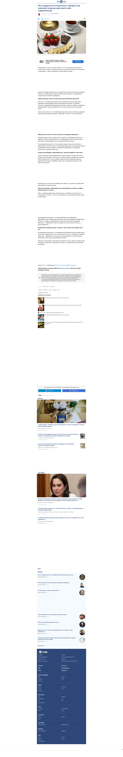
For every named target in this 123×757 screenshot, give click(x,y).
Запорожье (40, 678)
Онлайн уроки (41, 698)
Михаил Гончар (41, 633)
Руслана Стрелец (45, 13)
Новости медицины (54, 13)
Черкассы (40, 680)
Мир (39, 668)
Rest (39, 568)
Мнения (40, 572)
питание (50, 289)
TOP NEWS (41, 472)
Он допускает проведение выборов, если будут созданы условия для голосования (55, 511)
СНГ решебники (41, 702)
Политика (63, 665)
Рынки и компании (41, 724)
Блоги (39, 670)
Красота (40, 739)
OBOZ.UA (44, 265)
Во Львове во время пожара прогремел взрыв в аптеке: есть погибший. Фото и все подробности (61, 518)
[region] (61, 81)
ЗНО (39, 700)
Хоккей (39, 688)
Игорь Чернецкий (42, 616)
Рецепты (40, 716)
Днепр (62, 678)
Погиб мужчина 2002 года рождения (45, 521)
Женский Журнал (41, 741)
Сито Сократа (41, 641)
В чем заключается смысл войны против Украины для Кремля (53, 582)
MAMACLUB (63, 730)
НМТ (62, 700)
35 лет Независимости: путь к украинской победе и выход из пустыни (55, 575)
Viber (67, 268)
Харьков (63, 676)
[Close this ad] (122, 750)
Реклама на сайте (41, 659)
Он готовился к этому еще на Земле (45, 437)
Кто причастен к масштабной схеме (45, 502)
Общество (64, 670)
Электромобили (64, 708)
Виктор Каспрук (41, 584)
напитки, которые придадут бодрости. (65, 265)
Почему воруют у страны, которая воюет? (48, 590)
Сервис (62, 710)
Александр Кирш (41, 624)
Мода (62, 739)
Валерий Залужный (42, 577)
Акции (39, 710)
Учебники (63, 696)
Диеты (39, 718)
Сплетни (63, 737)
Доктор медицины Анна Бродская (48, 286)
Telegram (62, 268)
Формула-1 (40, 690)
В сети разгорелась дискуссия (44, 428)
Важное (40, 398)
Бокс (62, 688)
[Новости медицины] (40, 395)
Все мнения (40, 645)
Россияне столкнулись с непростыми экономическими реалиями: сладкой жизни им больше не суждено (56, 638)
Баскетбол (63, 686)
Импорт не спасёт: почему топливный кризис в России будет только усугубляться (55, 630)
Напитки (63, 716)
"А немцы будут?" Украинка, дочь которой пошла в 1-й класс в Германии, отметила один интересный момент (61, 425)
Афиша (39, 737)
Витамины (45, 289)
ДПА (62, 698)
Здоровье (40, 289)
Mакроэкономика (64, 724)
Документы (63, 659)
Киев (39, 676)
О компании (40, 654)
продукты (55, 289)
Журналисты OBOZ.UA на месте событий (69, 661)
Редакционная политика (43, 292)
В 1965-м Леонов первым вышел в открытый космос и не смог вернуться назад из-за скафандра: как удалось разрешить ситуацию (58, 435)
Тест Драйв (40, 708)
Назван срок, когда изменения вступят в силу (47, 447)
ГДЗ (39, 696)
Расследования (65, 668)
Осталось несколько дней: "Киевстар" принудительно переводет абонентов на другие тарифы (56, 444)
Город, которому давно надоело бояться (48, 622)
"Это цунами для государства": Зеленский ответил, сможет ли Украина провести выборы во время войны (60, 509)
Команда (63, 654)
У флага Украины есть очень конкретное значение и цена (52, 614)
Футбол (39, 686)
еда (59, 289)
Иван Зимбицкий (41, 592)
